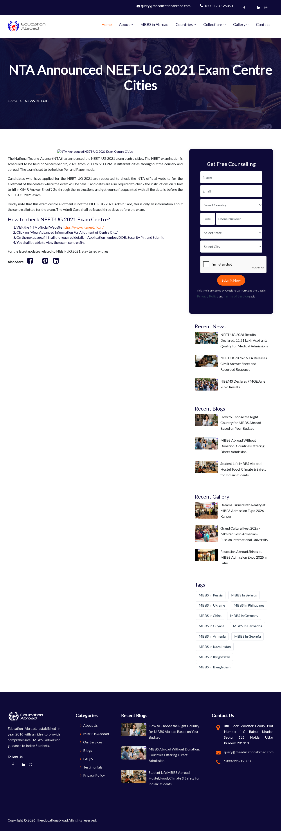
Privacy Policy (207, 296)
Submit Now (231, 280)
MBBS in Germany (244, 615)
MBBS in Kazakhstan (215, 646)
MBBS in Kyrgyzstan (214, 657)
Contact (263, 24)
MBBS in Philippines (249, 605)
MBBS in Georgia (247, 636)
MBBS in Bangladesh (215, 667)
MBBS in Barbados (247, 626)
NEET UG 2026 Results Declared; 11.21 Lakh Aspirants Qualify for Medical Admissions (244, 340)
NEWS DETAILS (37, 101)
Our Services (92, 742)
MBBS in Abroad (154, 24)
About (124, 24)
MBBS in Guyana (211, 626)
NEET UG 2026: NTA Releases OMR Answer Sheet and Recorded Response (243, 363)
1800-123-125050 (218, 6)
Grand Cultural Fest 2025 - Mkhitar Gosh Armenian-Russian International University (244, 534)
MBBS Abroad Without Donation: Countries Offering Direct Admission (242, 446)
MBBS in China (210, 615)
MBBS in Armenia (212, 636)
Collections (213, 24)
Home (106, 24)
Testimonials (92, 767)
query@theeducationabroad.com (166, 6)
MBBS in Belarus (244, 595)
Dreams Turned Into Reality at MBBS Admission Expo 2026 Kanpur (242, 510)
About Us (90, 725)
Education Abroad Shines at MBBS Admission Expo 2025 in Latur (243, 557)
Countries (184, 24)
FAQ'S (88, 759)
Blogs (87, 750)
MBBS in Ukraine (212, 605)
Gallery (239, 24)
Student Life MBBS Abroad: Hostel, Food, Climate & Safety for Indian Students (243, 469)
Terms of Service (236, 296)
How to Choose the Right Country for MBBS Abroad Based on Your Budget (240, 422)
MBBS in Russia (211, 595)
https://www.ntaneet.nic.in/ (83, 227)
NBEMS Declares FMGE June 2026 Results (242, 384)
